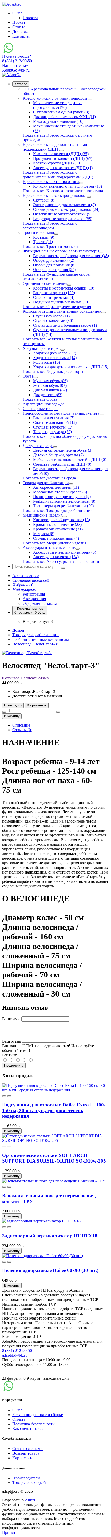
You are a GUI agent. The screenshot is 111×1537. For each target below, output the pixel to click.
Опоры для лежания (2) (53, 260)
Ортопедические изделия (45, 283)
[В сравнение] (9, 1096)
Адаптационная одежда (43, 404)
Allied (30, 1500)
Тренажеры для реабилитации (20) (63, 506)
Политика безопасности (33, 1424)
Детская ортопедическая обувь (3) (62, 450)
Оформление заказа (40, 603)
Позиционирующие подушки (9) (62, 496)
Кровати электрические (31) (58, 529)
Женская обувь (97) (50, 385)
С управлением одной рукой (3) (61, 112)
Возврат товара (25, 1453)
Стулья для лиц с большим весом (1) (65, 325)
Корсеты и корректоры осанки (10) (63, 288)
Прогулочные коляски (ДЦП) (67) (62, 158)
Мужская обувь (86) (50, 381)
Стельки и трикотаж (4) (53, 297)
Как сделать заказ (27, 1428)
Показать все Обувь (40, 399)
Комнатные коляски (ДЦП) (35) (61, 154)
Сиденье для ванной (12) (55, 422)
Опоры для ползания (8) (54, 265)
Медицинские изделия (42, 515)
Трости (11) (43, 242)
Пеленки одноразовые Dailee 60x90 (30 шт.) (50, 1270)
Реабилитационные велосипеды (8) (64, 501)
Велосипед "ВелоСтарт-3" (35, 644)
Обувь (28, 376)
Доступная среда (38, 445)
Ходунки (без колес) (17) (54, 353)
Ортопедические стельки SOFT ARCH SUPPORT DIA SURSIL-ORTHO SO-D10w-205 (54, 1158)
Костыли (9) (43, 237)
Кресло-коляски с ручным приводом (55, 98)
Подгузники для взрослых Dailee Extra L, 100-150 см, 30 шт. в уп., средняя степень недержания (53, 1110)
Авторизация (34, 599)
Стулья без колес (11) (51, 316)
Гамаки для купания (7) (53, 418)
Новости (30, 17)
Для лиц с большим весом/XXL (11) (64, 117)
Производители (26, 1478)
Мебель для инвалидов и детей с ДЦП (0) (69, 459)
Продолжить (13, 1065)
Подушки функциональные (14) (61, 302)
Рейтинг (9, 1055)
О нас (17, 13)
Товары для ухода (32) (52, 432)
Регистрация (34, 594)
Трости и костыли (38, 232)
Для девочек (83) (47, 394)
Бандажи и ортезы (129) (54, 293)
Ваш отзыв (11, 1041)
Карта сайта (22, 1458)
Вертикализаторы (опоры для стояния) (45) (71, 256)
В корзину (12, 716)
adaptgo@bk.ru (14, 1355)
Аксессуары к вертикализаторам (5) (64, 552)
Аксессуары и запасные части (49, 547)
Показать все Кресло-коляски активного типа (63, 191)
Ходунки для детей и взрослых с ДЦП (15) (70, 367)
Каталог (20, 84)
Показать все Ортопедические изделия (57, 306)
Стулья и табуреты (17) (53, 427)
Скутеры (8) (43, 200)
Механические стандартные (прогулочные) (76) (57, 105)
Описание (21, 725)
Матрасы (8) (43, 533)
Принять (9, 1532)
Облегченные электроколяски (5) (62, 214)
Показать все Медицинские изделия (54, 543)
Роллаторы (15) (46, 362)
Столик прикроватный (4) (56, 538)
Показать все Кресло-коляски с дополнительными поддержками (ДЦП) (58, 174)
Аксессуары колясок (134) (56, 557)
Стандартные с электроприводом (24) (66, 209)
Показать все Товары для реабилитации (58, 510)
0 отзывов (11, 678)
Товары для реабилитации (46, 483)
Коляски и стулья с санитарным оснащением (62, 311)
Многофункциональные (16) (58, 121)
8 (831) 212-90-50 (17, 1350)
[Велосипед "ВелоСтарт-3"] (27, 653)
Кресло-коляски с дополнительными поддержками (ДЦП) (55, 146)
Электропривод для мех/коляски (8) (64, 205)
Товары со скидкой (29, 1482)
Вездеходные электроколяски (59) (62, 218)
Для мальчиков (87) (50, 390)
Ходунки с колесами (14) (55, 357)
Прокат (18, 22)
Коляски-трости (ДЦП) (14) (57, 163)
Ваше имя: (11, 1019)
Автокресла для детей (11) (56, 487)
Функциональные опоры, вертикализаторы (61, 251)
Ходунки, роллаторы (41, 348)
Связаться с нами (27, 1448)
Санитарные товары (40, 408)
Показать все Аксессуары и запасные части (61, 561)
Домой (18, 630)
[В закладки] (4, 1096)
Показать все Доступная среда (49, 478)
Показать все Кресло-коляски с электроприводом (50, 225)
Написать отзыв (35, 678)
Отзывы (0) (22, 730)
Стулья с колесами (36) (53, 320)
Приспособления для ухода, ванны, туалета (61, 413)
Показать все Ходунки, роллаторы (53, 371)
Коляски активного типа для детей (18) (67, 186)
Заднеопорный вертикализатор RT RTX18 (49, 1235)
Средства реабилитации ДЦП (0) (62, 464)
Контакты (21, 36)
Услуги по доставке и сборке (37, 1414)
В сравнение (36, 705)
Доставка (20, 31)
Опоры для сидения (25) (54, 269)
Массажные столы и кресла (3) (60, 492)
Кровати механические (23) (57, 524)
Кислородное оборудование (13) (61, 520)
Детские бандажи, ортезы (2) (58, 455)
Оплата (18, 27)
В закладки (13, 705)
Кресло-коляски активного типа (51, 181)
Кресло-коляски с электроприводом (55, 195)
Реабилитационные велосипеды (40, 639)
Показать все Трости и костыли (50, 246)
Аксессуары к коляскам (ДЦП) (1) (63, 167)
